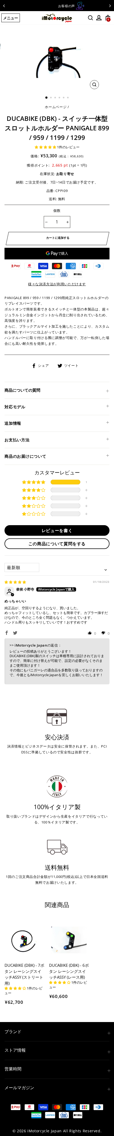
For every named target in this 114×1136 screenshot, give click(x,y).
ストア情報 (15, 1050)
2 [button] (51, 98)
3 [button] (55, 98)
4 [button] (60, 98)
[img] (15, 582)
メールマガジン (19, 1088)
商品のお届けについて (25, 456)
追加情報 (13, 423)
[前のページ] (4, 5)
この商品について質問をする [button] (57, 544)
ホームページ (56, 106)
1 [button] (46, 98)
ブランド (13, 1031)
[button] (46, 147)
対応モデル (15, 406)
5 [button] (64, 98)
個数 (57, 210)
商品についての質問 (22, 390)
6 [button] (68, 98)
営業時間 (13, 1069)
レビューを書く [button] (57, 530)
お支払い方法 (17, 439)
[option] (57, 6)
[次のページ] (110, 5)
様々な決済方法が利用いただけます (57, 284)
